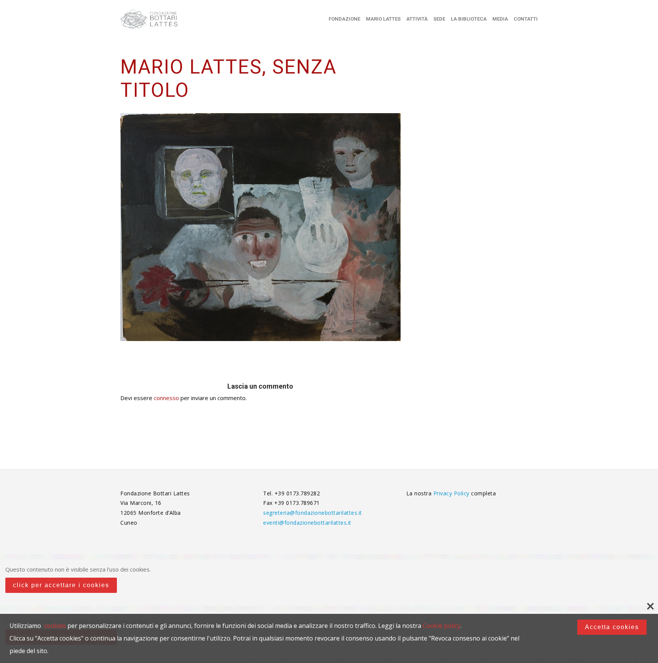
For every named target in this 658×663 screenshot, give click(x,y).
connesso (166, 398)
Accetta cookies (612, 627)
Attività (417, 19)
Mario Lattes (383, 19)
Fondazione (344, 19)
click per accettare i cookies (61, 585)
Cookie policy (441, 625)
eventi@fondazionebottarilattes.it (307, 522)
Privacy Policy (452, 493)
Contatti (526, 19)
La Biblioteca (469, 19)
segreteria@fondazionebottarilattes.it (312, 512)
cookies (55, 625)
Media (500, 19)
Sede (439, 19)
